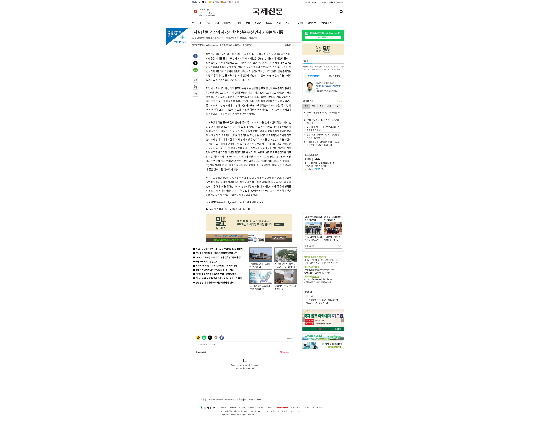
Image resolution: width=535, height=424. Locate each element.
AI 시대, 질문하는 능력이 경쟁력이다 (318, 279)
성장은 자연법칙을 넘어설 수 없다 (317, 282)
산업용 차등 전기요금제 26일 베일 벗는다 (259, 265)
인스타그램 (235, 2)
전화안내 (233, 407)
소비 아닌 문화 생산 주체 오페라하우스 (319, 269)
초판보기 (332, 2)
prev (303, 319)
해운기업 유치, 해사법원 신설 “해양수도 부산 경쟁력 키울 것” (313, 240)
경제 (217, 22)
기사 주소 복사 (195, 87)
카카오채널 (215, 2)
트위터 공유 (195, 63)
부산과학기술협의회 (216, 399)
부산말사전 (326, 22)
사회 (199, 22)
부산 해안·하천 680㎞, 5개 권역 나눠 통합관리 (259, 287)
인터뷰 (288, 22)
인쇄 (195, 80)
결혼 (320, 162)
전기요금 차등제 (314, 69)
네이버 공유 (195, 70)
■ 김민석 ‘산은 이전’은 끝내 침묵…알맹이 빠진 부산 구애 (217, 278)
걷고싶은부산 (229, 399)
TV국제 (299, 22)
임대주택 (334, 67)
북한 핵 (326, 67)
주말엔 (258, 22)
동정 (329, 162)
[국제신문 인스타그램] (240, 209)
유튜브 (225, 2)
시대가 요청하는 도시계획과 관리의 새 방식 (321, 262)
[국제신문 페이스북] (218, 209)
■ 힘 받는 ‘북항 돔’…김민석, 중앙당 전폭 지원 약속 (215, 265)
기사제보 (270, 407)
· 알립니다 (309, 296)
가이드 (309, 168)
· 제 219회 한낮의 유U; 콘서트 (316, 302)
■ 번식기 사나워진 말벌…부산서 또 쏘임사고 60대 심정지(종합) (220, 248)
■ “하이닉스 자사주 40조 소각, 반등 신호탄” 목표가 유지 (217, 257)
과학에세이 (311, 276)
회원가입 (315, 2)
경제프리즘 (311, 267)
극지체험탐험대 (334, 69)
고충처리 (306, 407)
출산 (325, 162)
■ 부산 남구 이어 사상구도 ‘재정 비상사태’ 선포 (213, 282)
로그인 (307, 2)
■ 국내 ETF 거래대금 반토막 (205, 261)
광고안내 (242, 407)
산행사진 (325, 165)
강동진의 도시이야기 (315, 257)
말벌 (324, 69)
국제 (239, 22)
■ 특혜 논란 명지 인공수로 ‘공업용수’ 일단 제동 (213, 269)
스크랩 (195, 94)
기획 (279, 22)
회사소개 (224, 407)
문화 (248, 22)
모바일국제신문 (317, 407)
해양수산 (228, 22)
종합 (306, 106)
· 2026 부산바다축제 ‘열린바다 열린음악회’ (321, 299)
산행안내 (308, 165)
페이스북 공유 (195, 56)
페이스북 (197, 2)
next (342, 319)
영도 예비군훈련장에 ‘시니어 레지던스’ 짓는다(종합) (284, 265)
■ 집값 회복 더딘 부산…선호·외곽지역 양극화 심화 (215, 253)
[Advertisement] (323, 193)
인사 (306, 162)
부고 (334, 162)
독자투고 (260, 407)
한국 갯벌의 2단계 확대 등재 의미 (317, 272)
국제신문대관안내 (255, 399)
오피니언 (312, 22)
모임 (311, 162)
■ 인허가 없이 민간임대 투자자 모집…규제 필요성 (214, 274)
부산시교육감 (307, 67)
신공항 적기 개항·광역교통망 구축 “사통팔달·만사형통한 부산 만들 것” (333, 241)
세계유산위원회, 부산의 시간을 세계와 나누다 (322, 259)
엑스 (205, 2)
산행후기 (316, 165)
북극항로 (318, 67)
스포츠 (269, 22)
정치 (208, 22)
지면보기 (323, 2)
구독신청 (340, 2)
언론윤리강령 (295, 407)
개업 (315, 162)
